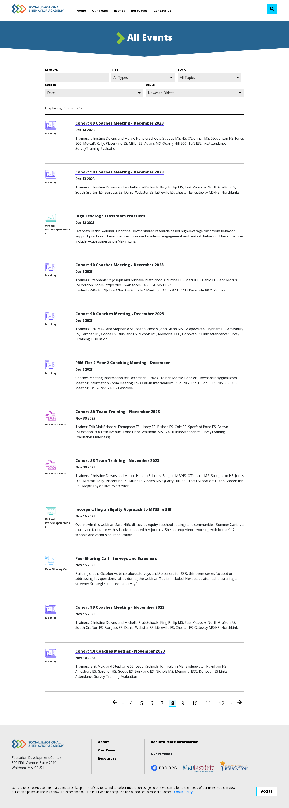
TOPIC (182, 69)
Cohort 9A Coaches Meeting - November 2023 (120, 651)
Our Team (100, 10)
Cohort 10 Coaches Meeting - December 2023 (119, 264)
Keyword (51, 69)
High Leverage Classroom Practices (110, 215)
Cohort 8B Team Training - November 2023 (117, 460)
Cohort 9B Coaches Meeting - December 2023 (119, 172)
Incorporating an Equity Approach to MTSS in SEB (123, 509)
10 (196, 703)
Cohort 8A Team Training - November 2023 (117, 411)
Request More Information (174, 742)
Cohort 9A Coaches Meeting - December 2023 (119, 313)
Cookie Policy (183, 792)
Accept (267, 791)
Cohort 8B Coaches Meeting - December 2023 (119, 123)
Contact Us (162, 10)
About (103, 742)
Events (119, 10)
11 (209, 703)
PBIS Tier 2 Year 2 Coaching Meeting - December (122, 362)
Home (81, 10)
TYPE (114, 69)
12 (223, 703)
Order (150, 85)
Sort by (50, 85)
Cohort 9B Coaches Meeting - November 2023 (120, 607)
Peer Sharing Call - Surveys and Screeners (116, 558)
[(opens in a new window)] (198, 768)
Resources (139, 10)
